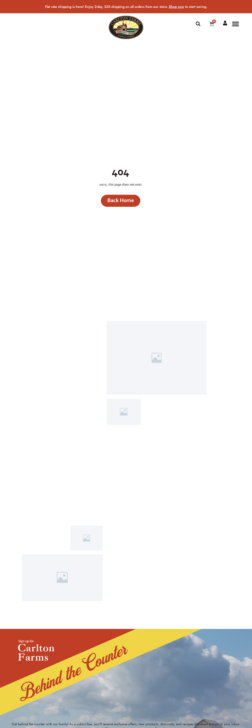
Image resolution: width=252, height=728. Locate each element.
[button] (198, 24)
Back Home (120, 200)
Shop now (176, 6)
